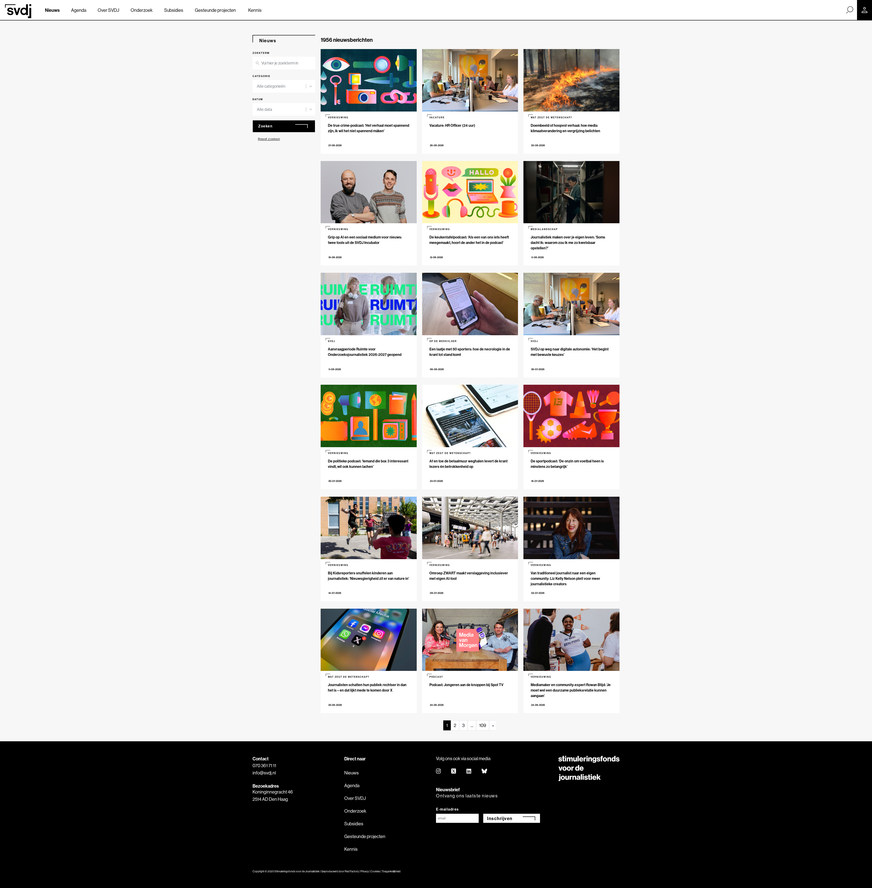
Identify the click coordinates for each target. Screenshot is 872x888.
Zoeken (265, 126)
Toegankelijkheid (391, 871)
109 (482, 725)
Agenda (78, 10)
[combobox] (281, 86)
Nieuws (52, 10)
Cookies (375, 871)
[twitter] (453, 771)
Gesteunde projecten (215, 10)
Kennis (255, 10)
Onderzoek (142, 10)
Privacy (364, 871)
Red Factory (352, 871)
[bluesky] (485, 771)
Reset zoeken (269, 139)
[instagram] (438, 771)
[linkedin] (469, 771)
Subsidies (173, 10)
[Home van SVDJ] (18, 11)
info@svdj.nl (264, 773)
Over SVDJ (108, 10)
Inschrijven (500, 818)
